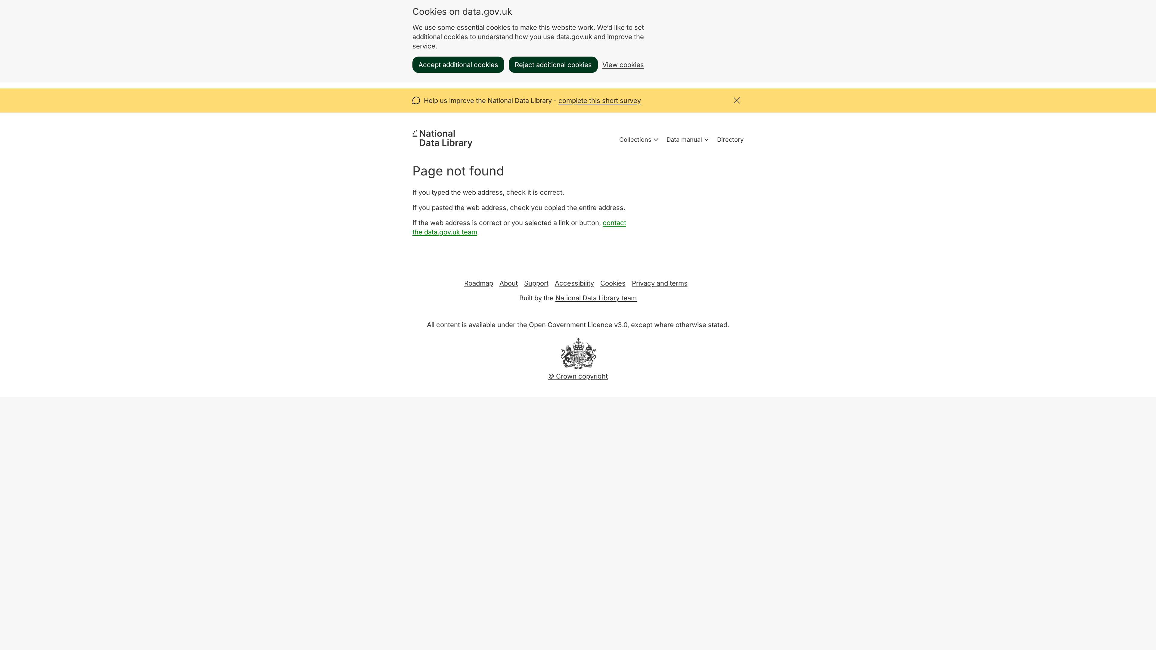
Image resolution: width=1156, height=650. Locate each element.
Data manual (684, 139)
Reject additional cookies (553, 65)
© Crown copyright (578, 376)
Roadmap (478, 283)
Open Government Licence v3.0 (578, 325)
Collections (635, 139)
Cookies (613, 283)
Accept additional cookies (458, 65)
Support (536, 283)
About (508, 283)
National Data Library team (596, 298)
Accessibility (574, 283)
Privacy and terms (660, 283)
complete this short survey (599, 100)
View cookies (623, 65)
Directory (730, 139)
